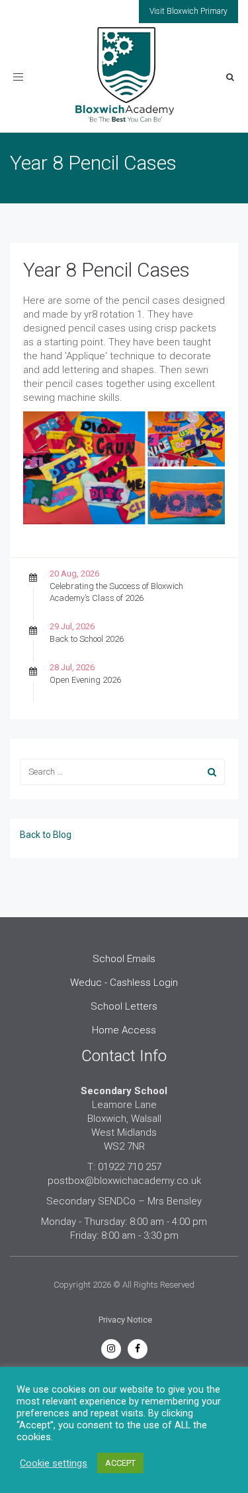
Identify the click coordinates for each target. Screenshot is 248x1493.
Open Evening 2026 (85, 680)
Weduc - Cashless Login (124, 983)
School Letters (124, 1006)
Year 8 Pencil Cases (106, 269)
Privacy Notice (125, 1320)
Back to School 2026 (87, 639)
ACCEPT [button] (120, 1463)
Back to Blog (45, 834)
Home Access (124, 1030)
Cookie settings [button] (53, 1463)
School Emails (124, 959)
